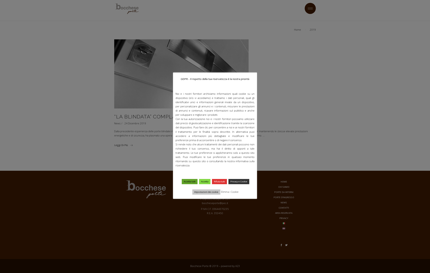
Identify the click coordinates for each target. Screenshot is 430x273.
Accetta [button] (204, 181)
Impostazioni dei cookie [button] (206, 191)
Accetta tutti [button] (190, 181)
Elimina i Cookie (230, 191)
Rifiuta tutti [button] (219, 181)
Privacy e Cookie (238, 181)
